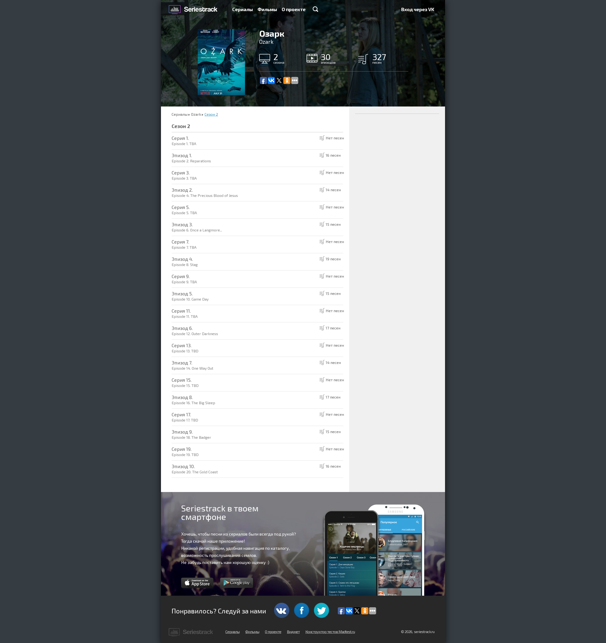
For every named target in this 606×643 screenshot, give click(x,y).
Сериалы (242, 9)
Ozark (196, 114)
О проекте (294, 9)
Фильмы (267, 9)
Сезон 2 (211, 114)
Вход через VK (417, 9)
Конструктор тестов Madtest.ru (330, 631)
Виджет (293, 631)
